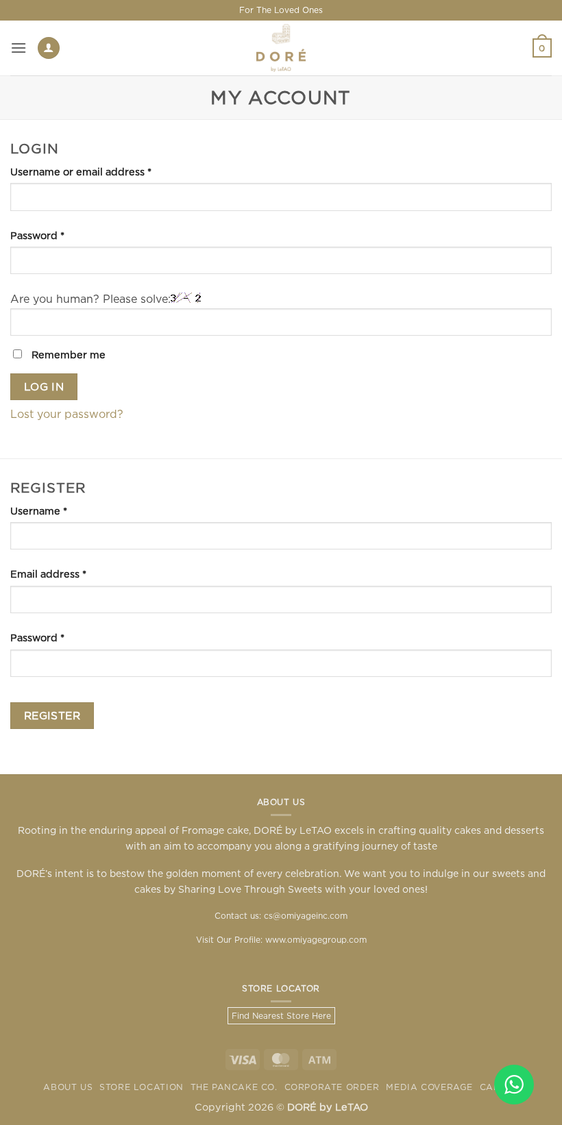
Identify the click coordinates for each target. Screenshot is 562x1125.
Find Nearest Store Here (281, 1015)
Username (61, 510)
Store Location (141, 1087)
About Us (68, 1087)
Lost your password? (66, 414)
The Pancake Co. (234, 1087)
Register (52, 715)
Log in (44, 387)
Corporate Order (332, 1087)
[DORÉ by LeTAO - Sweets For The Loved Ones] (281, 48)
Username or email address (103, 171)
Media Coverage (429, 1087)
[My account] (49, 48)
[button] (18, 47)
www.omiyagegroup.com (316, 939)
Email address (71, 573)
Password (60, 235)
